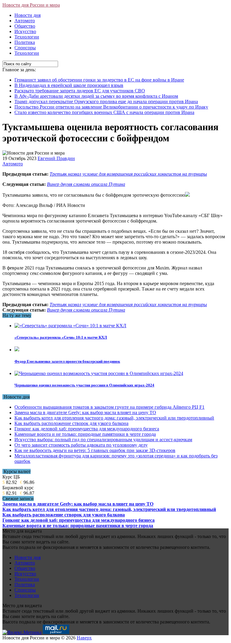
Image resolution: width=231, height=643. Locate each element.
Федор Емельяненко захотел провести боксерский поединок (67, 361)
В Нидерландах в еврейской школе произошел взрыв (68, 85)
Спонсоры (25, 47)
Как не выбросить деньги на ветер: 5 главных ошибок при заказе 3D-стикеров (94, 450)
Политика (24, 42)
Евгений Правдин (56, 158)
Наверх (84, 637)
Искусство (25, 31)
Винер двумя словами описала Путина (86, 184)
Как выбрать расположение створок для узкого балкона (71, 423)
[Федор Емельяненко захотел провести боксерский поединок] (16, 349)
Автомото (24, 20)
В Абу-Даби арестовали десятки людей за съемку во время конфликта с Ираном (96, 96)
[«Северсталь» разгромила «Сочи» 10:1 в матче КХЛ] (70, 325)
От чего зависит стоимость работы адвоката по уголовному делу (81, 445)
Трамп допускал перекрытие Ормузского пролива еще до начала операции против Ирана (106, 101)
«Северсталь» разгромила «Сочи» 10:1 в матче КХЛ (60, 337)
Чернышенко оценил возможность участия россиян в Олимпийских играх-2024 (84, 385)
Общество (24, 26)
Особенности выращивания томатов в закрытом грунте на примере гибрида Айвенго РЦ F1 (109, 407)
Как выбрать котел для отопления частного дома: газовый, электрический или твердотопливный (114, 417)
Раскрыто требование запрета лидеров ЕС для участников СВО (79, 90)
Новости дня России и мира (31, 5)
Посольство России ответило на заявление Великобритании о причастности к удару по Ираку (111, 106)
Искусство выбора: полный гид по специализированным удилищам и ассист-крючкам (103, 439)
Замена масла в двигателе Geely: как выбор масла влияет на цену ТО (85, 412)
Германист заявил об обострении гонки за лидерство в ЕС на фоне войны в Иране (99, 79)
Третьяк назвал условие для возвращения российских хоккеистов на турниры (128, 174)
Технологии (26, 36)
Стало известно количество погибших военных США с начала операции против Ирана (104, 112)
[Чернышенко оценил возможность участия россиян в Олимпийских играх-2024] (98, 373)
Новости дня (27, 15)
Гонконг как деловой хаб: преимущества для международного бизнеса (86, 428)
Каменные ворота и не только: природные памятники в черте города (85, 434)
